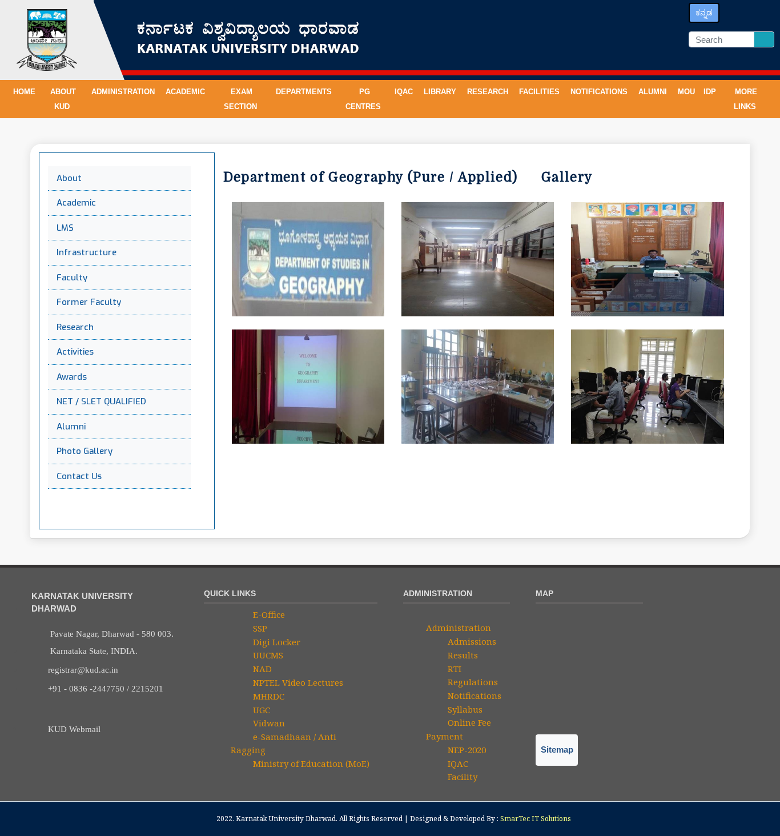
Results (461, 655)
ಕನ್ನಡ (704, 12)
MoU (686, 91)
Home (24, 91)
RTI (453, 668)
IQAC (405, 91)
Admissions (470, 641)
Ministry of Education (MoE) (310, 763)
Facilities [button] (540, 91)
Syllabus (464, 709)
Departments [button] (305, 91)
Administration (458, 627)
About (69, 178)
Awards (72, 377)
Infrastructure (86, 252)
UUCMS (267, 655)
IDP (709, 91)
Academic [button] (186, 91)
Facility (461, 776)
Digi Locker (275, 642)
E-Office (268, 614)
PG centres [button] (364, 99)
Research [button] (488, 91)
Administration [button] (124, 91)
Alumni (653, 91)
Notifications (473, 695)
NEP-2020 (465, 749)
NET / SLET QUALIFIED (101, 401)
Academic (76, 202)
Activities (75, 351)
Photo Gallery (84, 451)
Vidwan (268, 723)
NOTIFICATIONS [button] (600, 91)
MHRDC (267, 696)
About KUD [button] (63, 99)
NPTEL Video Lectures (297, 682)
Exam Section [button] (241, 99)
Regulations (471, 682)
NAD (261, 668)
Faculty (72, 277)
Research (75, 327)
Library (441, 91)
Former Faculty (89, 302)
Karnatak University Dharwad (286, 818)
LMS (65, 228)
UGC (260, 710)
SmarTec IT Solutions (535, 818)
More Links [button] (746, 99)
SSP (259, 628)
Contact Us (79, 476)
